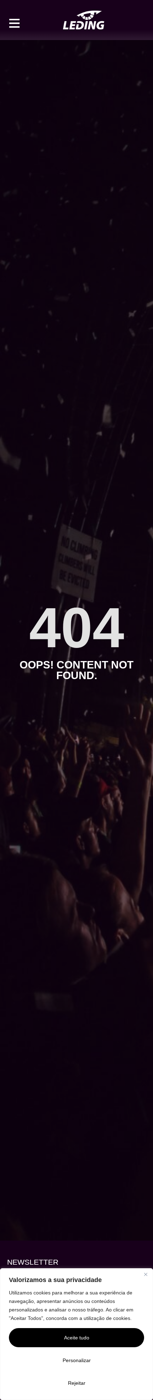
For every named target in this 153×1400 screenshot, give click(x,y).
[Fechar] (145, 1274)
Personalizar (77, 1360)
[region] (76, 1334)
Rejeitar (76, 1383)
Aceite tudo (76, 1337)
